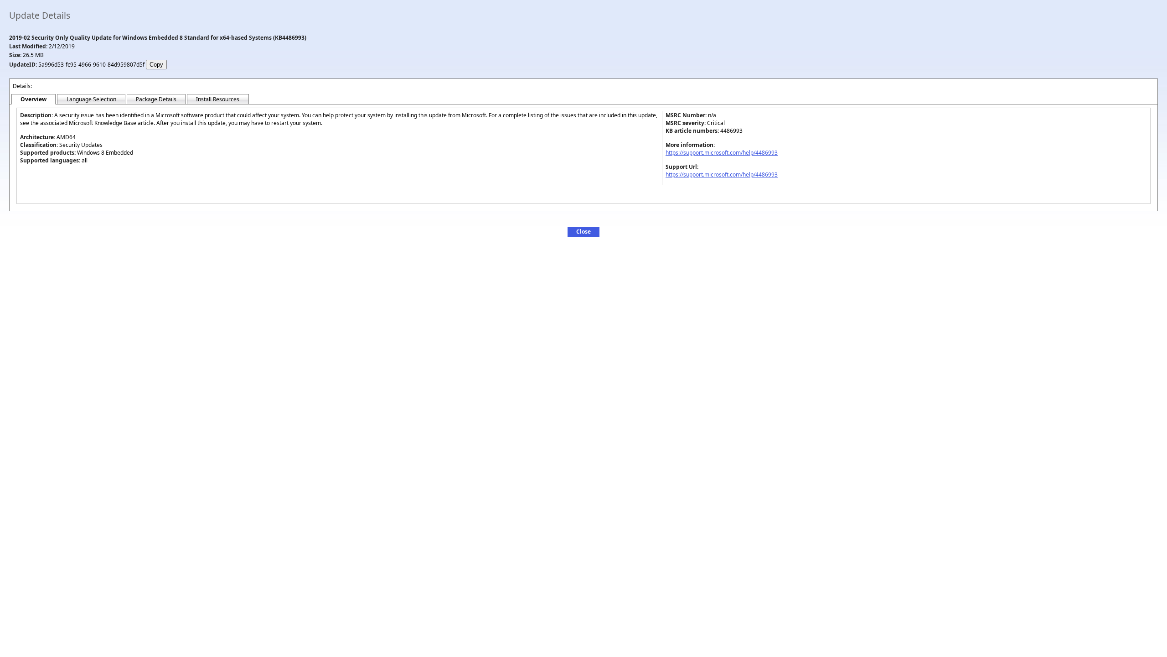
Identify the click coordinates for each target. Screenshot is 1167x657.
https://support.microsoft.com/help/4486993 (722, 152)
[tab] (33, 99)
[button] (583, 232)
